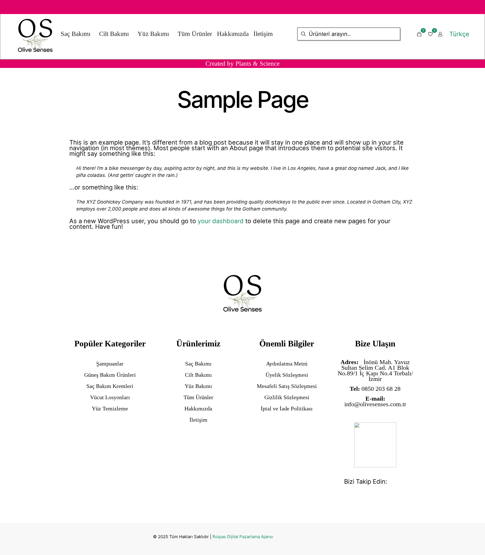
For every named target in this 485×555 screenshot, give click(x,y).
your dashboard (221, 221)
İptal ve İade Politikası (287, 408)
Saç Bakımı (198, 363)
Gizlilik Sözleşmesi (286, 397)
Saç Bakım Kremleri (109, 386)
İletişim (198, 420)
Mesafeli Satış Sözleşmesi (287, 386)
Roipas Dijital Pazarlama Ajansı (242, 536)
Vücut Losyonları (110, 397)
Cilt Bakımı (198, 375)
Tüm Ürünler (198, 397)
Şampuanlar (109, 363)
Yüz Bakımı (198, 386)
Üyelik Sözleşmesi (287, 375)
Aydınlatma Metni (287, 363)
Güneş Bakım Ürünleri (110, 375)
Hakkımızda (198, 408)
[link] (375, 444)
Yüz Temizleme (110, 408)
